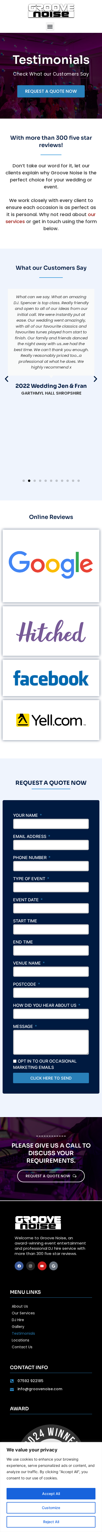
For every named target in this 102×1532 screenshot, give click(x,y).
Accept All (51, 1493)
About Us (20, 1306)
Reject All (51, 1521)
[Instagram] (30, 1265)
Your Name (26, 815)
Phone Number (30, 857)
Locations (20, 1340)
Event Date (26, 900)
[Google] (53, 1265)
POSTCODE (25, 984)
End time (23, 942)
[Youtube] (42, 1265)
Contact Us (22, 1347)
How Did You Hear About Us (45, 1005)
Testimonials (23, 1333)
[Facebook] (19, 1265)
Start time (25, 921)
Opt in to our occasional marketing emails (45, 1064)
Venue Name (27, 963)
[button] (50, 26)
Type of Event (29, 879)
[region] (51, 1487)
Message (23, 1026)
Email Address (30, 836)
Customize (51, 1507)
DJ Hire (18, 1319)
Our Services (23, 1313)
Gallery (18, 1326)
